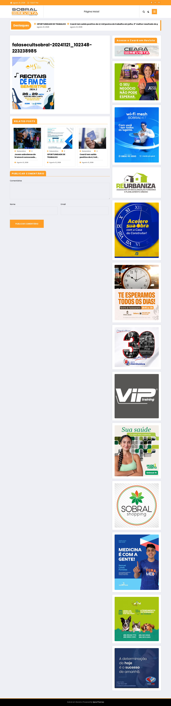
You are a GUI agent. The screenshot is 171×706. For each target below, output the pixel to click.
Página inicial (91, 11)
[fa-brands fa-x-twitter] (155, 2)
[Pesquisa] (144, 11)
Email (63, 204)
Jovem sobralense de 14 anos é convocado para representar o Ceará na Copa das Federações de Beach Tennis (25, 156)
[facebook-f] (151, 2)
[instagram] (159, 2)
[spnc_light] (148, 11)
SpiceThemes (98, 702)
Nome (12, 204)
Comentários (16, 180)
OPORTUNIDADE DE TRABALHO (56, 156)
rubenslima (21, 151)
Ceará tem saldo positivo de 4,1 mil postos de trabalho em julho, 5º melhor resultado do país (89, 24)
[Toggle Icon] (154, 11)
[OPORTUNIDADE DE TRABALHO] (60, 138)
